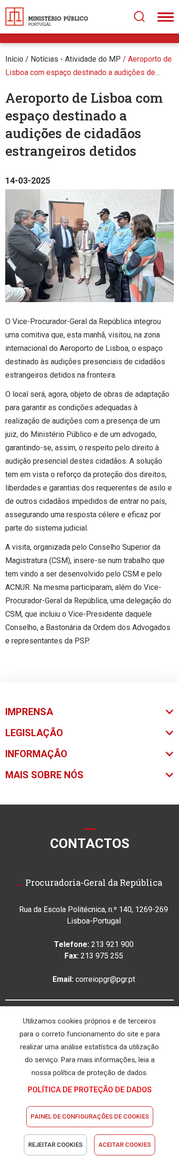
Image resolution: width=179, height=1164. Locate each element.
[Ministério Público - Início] (46, 16)
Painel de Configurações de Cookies (90, 1116)
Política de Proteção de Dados (90, 1089)
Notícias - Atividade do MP (76, 59)
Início (14, 59)
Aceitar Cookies (124, 1144)
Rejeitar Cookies (55, 1144)
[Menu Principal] (166, 16)
